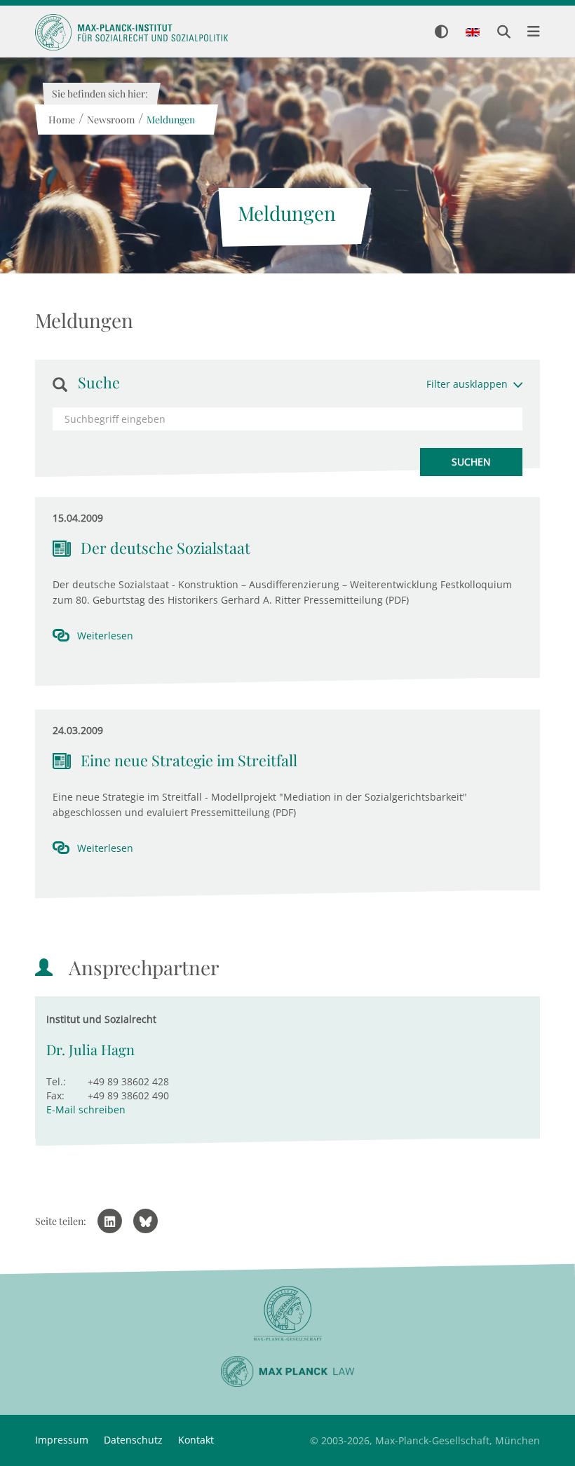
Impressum (61, 1439)
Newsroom (110, 119)
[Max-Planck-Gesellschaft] (287, 1313)
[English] (473, 33)
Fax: (55, 1095)
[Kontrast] (441, 32)
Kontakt (196, 1439)
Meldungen (170, 119)
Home (61, 119)
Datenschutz (133, 1439)
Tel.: (56, 1081)
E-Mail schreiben (86, 1109)
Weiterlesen (105, 635)
